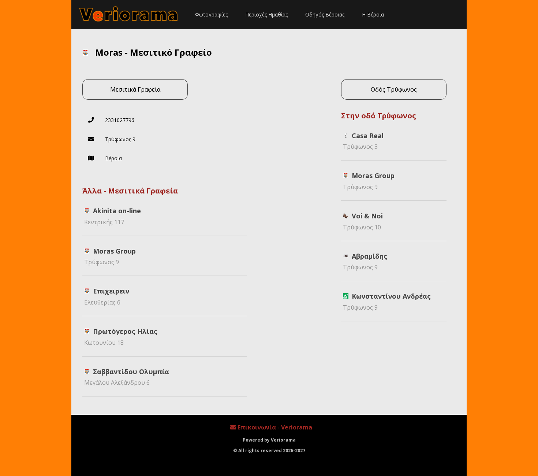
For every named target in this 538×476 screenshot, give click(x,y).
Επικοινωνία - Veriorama (274, 427)
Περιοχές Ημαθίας (266, 14)
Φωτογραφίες (211, 14)
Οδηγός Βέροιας (324, 14)
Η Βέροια (373, 14)
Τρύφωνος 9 (120, 139)
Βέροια (113, 158)
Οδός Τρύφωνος (394, 89)
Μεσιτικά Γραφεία (135, 89)
